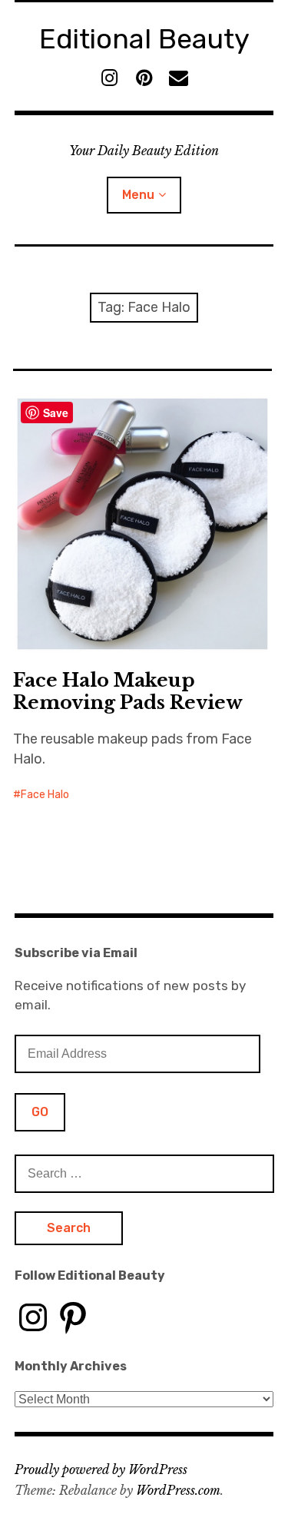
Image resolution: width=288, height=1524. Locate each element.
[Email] (178, 78)
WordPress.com (178, 1490)
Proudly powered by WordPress (101, 1469)
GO (39, 1112)
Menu (138, 194)
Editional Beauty (144, 38)
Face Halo (45, 794)
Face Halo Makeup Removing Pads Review (128, 691)
